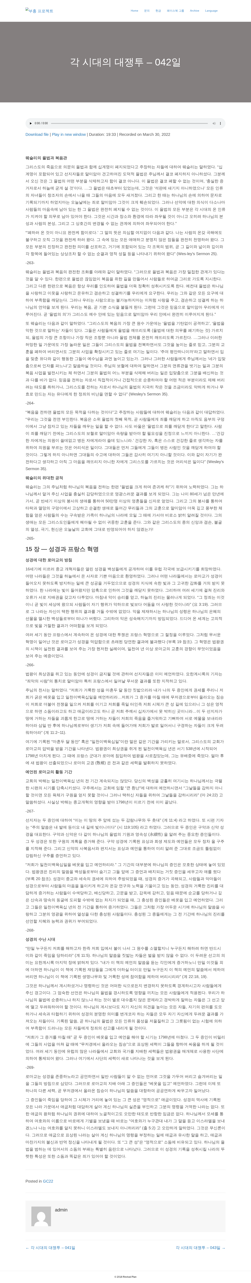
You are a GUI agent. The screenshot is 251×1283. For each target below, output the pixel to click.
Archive (194, 10)
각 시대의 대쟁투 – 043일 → (201, 1247)
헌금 (158, 10)
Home (134, 10)
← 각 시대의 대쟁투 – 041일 (50, 1247)
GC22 (48, 1181)
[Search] (223, 10)
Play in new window (69, 134)
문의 (147, 10)
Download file (37, 134)
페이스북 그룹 (175, 10)
